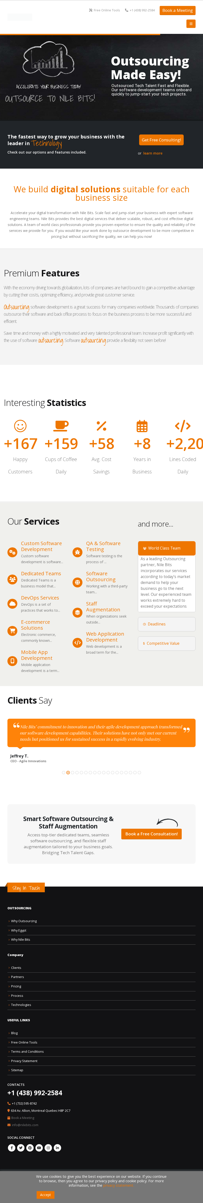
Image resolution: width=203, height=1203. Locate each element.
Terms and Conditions (27, 1052)
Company (15, 955)
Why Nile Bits (20, 940)
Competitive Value (163, 643)
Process (17, 996)
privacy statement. (118, 1185)
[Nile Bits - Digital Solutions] (19, 17)
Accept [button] (45, 1194)
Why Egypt (18, 931)
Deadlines (157, 624)
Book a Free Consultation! (151, 834)
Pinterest (30, 1148)
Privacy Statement (24, 1061)
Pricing (16, 987)
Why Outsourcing (24, 921)
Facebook (11, 1148)
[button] (63, 773)
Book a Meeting (177, 10)
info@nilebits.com (25, 1125)
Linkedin (57, 1148)
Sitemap (17, 1071)
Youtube (39, 1148)
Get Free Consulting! (161, 140)
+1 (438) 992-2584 (142, 10)
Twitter (21, 1148)
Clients (16, 968)
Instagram (48, 1148)
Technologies (21, 1005)
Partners (17, 978)
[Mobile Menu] (191, 24)
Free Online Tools (107, 10)
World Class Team (164, 548)
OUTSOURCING (19, 909)
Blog (14, 1033)
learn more (152, 153)
